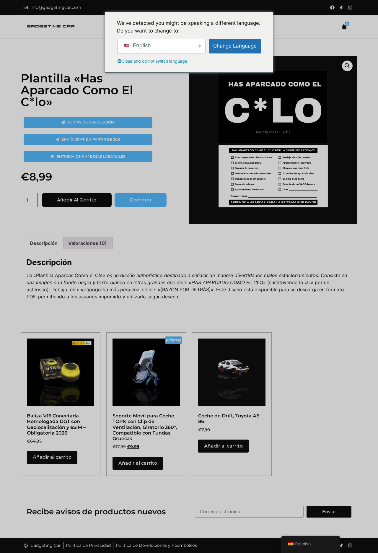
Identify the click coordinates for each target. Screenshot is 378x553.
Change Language (235, 46)
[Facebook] (332, 7)
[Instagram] (350, 7)
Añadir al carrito (77, 199)
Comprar (140, 199)
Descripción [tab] (44, 243)
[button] (347, 66)
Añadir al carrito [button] (52, 457)
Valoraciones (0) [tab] (87, 243)
